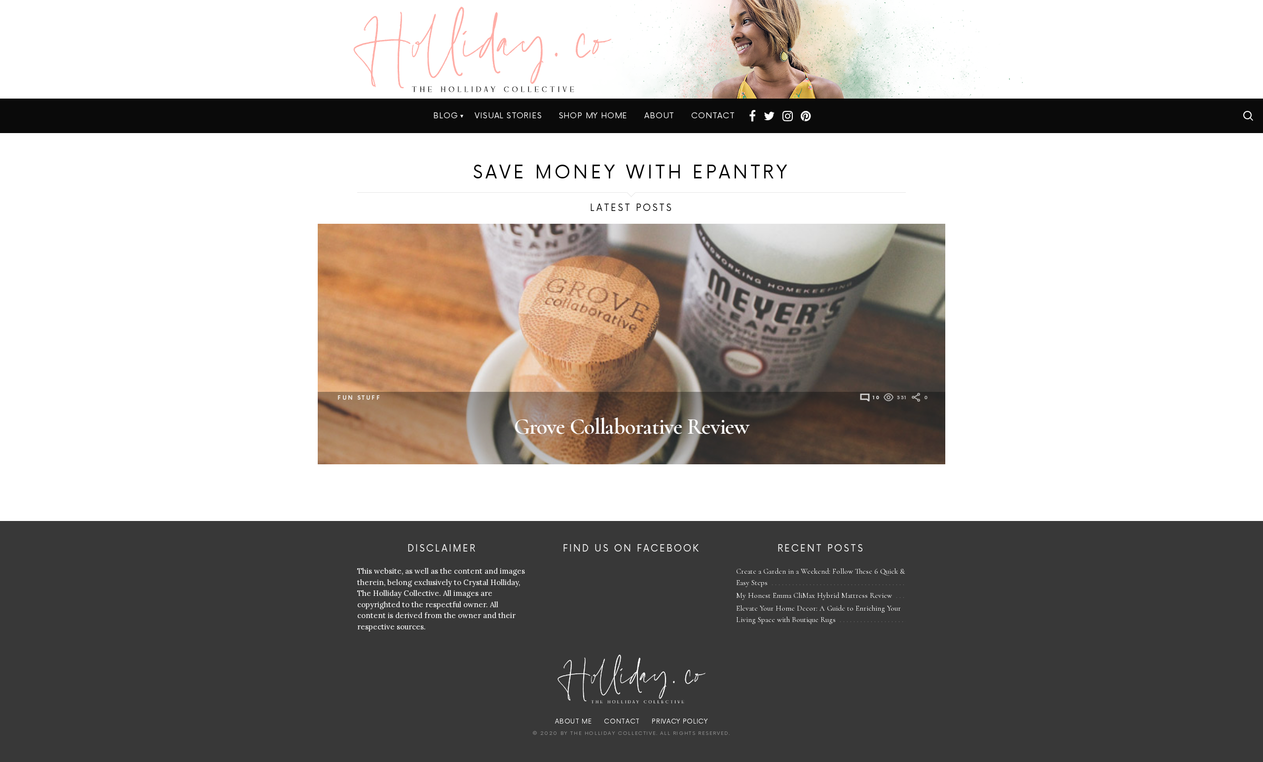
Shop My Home (593, 116)
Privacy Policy (679, 722)
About (659, 116)
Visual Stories (508, 116)
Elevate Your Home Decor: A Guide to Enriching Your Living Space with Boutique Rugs (818, 614)
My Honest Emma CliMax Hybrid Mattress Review (814, 595)
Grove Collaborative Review (631, 426)
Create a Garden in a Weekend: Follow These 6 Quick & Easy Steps (820, 577)
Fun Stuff (359, 398)
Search (1248, 116)
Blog (445, 116)
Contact (713, 116)
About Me (573, 722)
